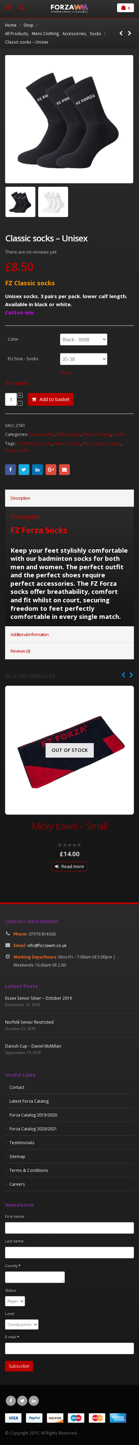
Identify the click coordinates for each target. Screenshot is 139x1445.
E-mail (12, 1336)
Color (13, 338)
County (13, 1265)
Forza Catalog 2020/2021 (33, 1128)
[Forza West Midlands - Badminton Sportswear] (69, 9)
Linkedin (34, 1401)
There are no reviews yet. (31, 252)
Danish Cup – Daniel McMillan (33, 1046)
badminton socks (34, 443)
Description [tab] (20, 498)
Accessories (41, 434)
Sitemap (17, 1156)
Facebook (10, 469)
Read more (72, 866)
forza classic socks (101, 443)
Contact (16, 1087)
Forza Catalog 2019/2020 (33, 1115)
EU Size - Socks (23, 358)
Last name (14, 1240)
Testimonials (21, 1142)
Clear (65, 373)
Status (10, 1290)
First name (14, 1216)
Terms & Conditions (28, 1170)
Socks (119, 434)
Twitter (24, 469)
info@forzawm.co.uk (46, 945)
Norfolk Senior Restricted (29, 1022)
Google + (51, 469)
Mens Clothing (96, 434)
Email (64, 469)
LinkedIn (37, 469)
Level (10, 1313)
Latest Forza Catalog (29, 1101)
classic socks (67, 443)
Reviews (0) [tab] (20, 651)
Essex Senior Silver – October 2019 (38, 998)
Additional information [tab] (29, 634)
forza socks (17, 450)
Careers (17, 1184)
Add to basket (54, 399)
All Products (68, 434)
